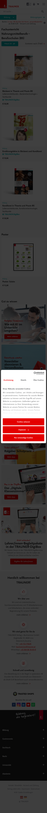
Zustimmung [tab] (8, 380)
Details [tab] (23, 380)
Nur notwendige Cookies (23, 438)
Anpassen (22, 430)
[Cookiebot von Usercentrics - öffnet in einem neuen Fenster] (33, 373)
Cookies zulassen (23, 422)
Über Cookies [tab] (38, 380)
